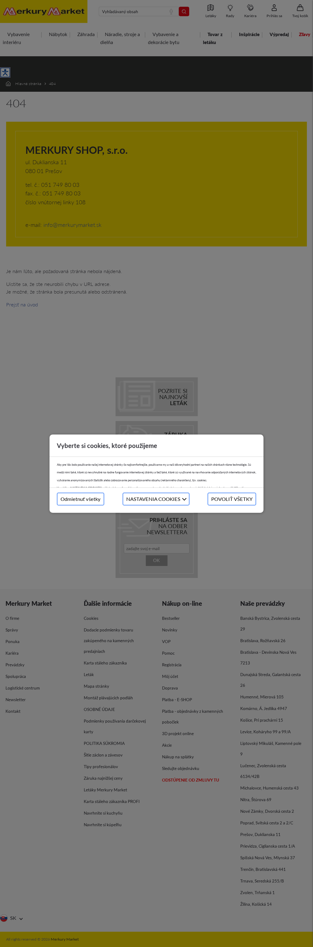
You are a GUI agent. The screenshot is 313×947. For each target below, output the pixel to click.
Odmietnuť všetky (81, 498)
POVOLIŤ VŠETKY (231, 498)
